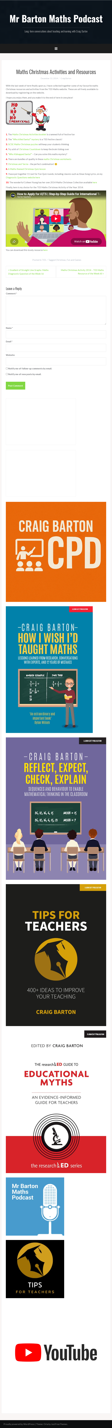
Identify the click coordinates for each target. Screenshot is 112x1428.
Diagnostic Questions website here (23, 177)
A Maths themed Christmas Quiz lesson (27, 169)
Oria (46, 1424)
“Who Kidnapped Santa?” (20, 154)
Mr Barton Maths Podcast (56, 18)
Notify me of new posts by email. (24, 374)
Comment (11, 293)
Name (9, 328)
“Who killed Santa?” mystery (25, 139)
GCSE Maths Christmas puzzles (23, 144)
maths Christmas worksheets (57, 159)
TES (44, 260)
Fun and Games (74, 260)
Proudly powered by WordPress (19, 1424)
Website (10, 355)
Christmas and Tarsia (18, 164)
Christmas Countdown (30, 149)
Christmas (61, 260)
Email (9, 341)
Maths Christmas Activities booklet (29, 134)
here (95, 182)
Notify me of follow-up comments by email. (30, 368)
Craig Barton (66, 78)
